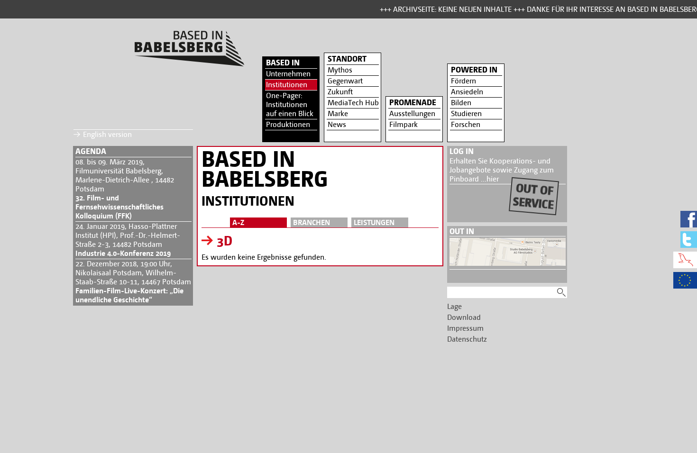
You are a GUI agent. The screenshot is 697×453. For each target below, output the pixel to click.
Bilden (461, 102)
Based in (283, 62)
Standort (347, 58)
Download (464, 317)
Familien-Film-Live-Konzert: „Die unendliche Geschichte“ (129, 295)
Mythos (340, 69)
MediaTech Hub (353, 102)
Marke (338, 113)
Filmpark (403, 124)
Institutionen (286, 84)
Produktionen (288, 124)
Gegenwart (345, 80)
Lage (454, 306)
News (337, 124)
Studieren (466, 113)
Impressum (465, 328)
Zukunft (340, 91)
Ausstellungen (412, 113)
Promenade (412, 102)
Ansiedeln (467, 91)
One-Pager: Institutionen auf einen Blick (289, 104)
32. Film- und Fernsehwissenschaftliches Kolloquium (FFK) (119, 206)
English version (107, 134)
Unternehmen (288, 73)
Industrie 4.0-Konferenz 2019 (123, 253)
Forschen (465, 124)
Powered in (474, 69)
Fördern (463, 80)
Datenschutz (467, 339)
